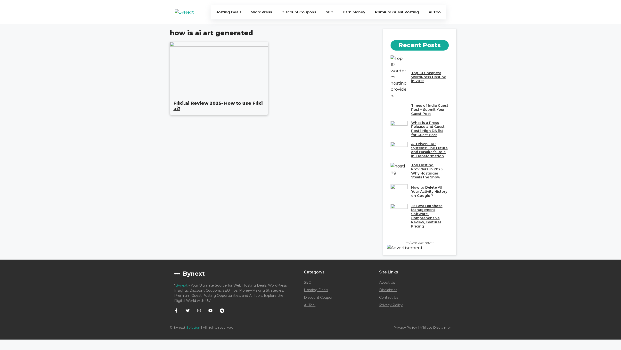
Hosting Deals (228, 12)
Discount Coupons (299, 12)
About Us (387, 282)
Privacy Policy (391, 305)
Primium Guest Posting (397, 12)
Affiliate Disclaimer (435, 327)
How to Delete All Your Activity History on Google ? (429, 191)
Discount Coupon (319, 297)
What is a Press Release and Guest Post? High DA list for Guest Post (428, 129)
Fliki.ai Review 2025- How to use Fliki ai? (218, 106)
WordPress (261, 12)
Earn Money (354, 12)
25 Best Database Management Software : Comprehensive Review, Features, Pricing (426, 216)
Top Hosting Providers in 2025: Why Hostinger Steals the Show (427, 171)
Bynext (181, 285)
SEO (330, 12)
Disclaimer (388, 290)
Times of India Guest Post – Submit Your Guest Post (429, 109)
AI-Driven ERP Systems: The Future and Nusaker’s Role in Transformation (429, 150)
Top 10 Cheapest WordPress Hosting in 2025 (428, 77)
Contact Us (388, 297)
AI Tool (435, 12)
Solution (193, 327)
